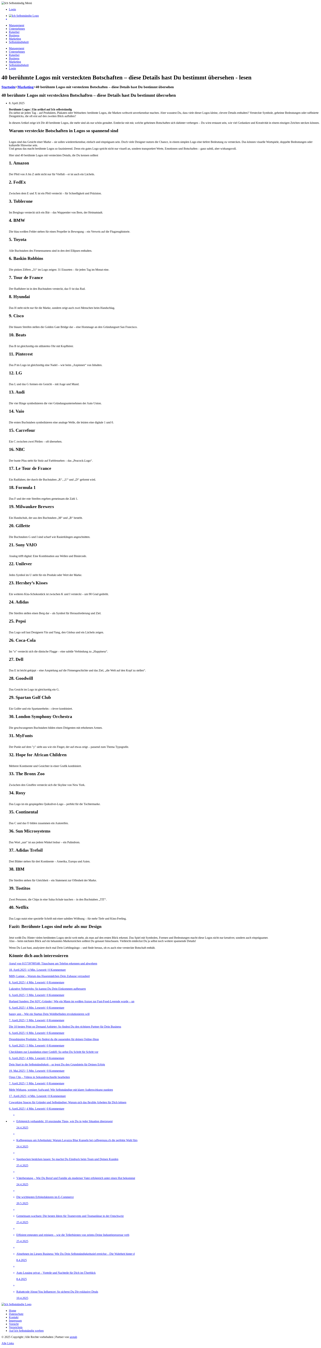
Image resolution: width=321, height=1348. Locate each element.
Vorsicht (14, 1324)
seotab (73, 1337)
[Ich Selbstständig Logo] (24, 15)
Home (12, 1310)
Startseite (8, 87)
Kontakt (13, 1317)
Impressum (15, 1320)
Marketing (15, 38)
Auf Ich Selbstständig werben (26, 1330)
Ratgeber (14, 32)
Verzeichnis (15, 1327)
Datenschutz (16, 1314)
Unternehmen (17, 28)
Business (14, 35)
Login (12, 9)
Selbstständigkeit (19, 42)
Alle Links (7, 1343)
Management (16, 25)
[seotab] (164, 19)
